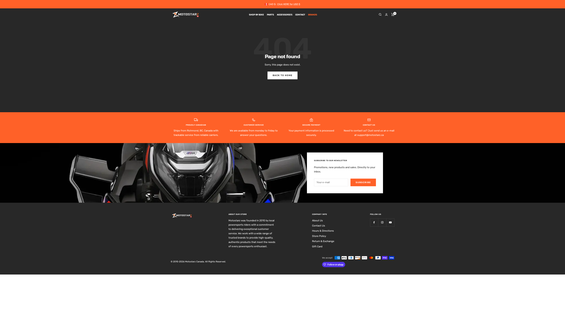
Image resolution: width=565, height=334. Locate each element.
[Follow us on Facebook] (374, 222)
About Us (317, 220)
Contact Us (318, 225)
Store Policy (319, 236)
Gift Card (317, 246)
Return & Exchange (323, 241)
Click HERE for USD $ (288, 4)
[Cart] (392, 14)
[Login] (386, 14)
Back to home (282, 75)
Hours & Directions (323, 230)
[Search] (380, 14)
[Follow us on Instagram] (382, 222)
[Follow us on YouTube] (390, 222)
